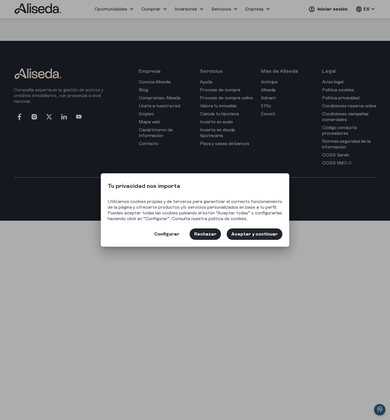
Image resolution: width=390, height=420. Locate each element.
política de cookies (227, 218)
